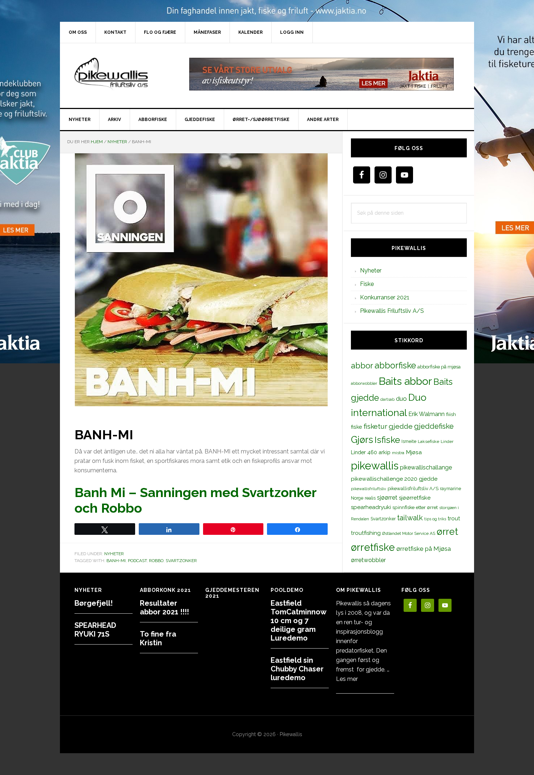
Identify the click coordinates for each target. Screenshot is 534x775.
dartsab (387, 399)
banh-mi (116, 560)
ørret (447, 531)
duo (401, 398)
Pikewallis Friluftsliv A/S (392, 310)
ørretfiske (373, 547)
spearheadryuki (371, 507)
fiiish (451, 414)
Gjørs (362, 439)
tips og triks (435, 519)
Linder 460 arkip (371, 452)
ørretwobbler (368, 560)
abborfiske (395, 365)
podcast (137, 560)
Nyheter (114, 553)
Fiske (367, 283)
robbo (156, 560)
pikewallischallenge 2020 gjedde (394, 478)
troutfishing (366, 533)
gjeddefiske (434, 426)
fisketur (375, 426)
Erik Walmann (426, 414)
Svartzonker (181, 560)
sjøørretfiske (414, 498)
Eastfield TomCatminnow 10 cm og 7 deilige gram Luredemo (298, 620)
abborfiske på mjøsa (439, 367)
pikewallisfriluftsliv (368, 489)
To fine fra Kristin (158, 638)
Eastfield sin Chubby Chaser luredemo (297, 669)
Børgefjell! (93, 603)
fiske (356, 427)
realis (370, 498)
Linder (447, 441)
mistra (398, 452)
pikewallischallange (426, 467)
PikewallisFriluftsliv (121, 74)
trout (454, 518)
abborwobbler (364, 383)
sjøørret (387, 497)
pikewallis (375, 465)
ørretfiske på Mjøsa (423, 548)
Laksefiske (428, 441)
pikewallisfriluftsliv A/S (413, 488)
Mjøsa (414, 452)
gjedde (401, 426)
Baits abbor (405, 381)
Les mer (347, 678)
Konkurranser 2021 (384, 297)
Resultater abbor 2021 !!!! (164, 607)
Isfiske (387, 440)
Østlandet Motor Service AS (408, 533)
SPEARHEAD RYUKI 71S (95, 629)
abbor (362, 365)
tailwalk (410, 517)
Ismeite (408, 441)
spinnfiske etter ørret (415, 507)
